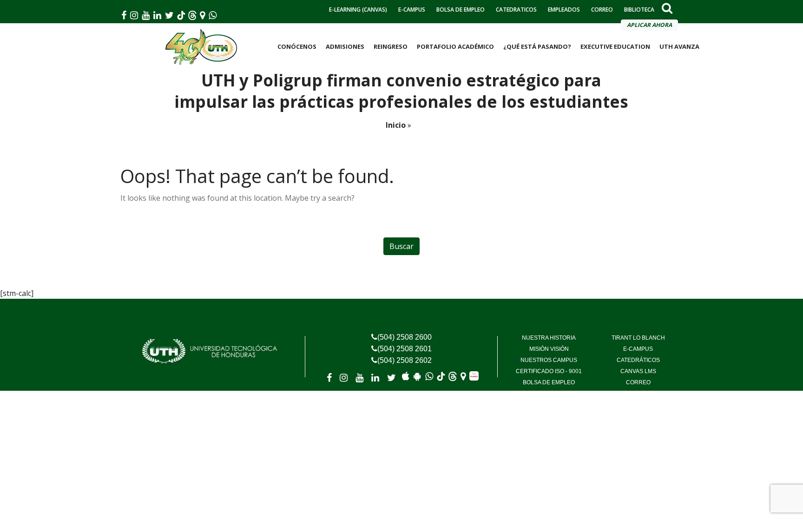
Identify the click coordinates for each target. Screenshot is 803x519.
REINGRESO (391, 46)
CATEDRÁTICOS (638, 360)
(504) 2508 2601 (404, 349)
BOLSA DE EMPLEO (460, 9)
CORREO (602, 9)
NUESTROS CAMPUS (548, 360)
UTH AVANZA (679, 46)
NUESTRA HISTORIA (549, 338)
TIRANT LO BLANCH (638, 338)
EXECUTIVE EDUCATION (615, 46)
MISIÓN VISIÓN (549, 349)
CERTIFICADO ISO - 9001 (549, 371)
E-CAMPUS (411, 9)
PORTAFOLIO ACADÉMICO (455, 46)
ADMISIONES (345, 46)
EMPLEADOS (564, 9)
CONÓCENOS (296, 46)
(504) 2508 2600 (404, 337)
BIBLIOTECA (639, 9)
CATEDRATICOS (516, 9)
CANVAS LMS (638, 371)
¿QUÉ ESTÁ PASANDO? (537, 46)
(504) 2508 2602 (404, 360)
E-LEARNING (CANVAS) (358, 9)
